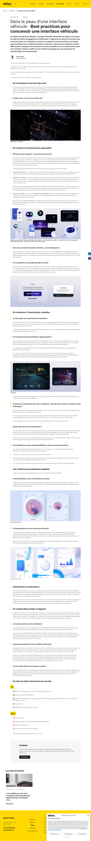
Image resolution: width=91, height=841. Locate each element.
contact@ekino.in (8, 834)
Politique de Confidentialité (55, 830)
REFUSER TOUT (68, 834)
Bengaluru (32, 819)
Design (25, 17)
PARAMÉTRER (82, 834)
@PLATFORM (13, 392)
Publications (60, 4)
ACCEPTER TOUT (54, 834)
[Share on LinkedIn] (89, 253)
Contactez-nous (25, 757)
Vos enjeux (33, 4)
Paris (32, 825)
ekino (7, 4)
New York (32, 822)
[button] (88, 815)
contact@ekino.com (9, 832)
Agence (69, 4)
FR (15, 3)
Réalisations (50, 4)
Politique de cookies (84, 828)
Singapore (32, 828)
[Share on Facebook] (89, 258)
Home (4, 11)
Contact (85, 4)
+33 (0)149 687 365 (9, 828)
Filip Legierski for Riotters (15, 522)
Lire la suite (9, 804)
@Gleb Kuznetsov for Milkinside (16, 141)
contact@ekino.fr (8, 830)
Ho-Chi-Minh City (32, 831)
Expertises (41, 4)
